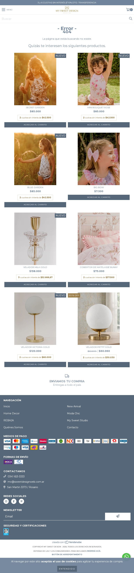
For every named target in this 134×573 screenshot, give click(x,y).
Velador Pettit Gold (99, 347)
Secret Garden (35, 107)
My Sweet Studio (77, 420)
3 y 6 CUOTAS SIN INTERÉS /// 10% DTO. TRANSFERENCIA (67, 2)
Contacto (72, 427)
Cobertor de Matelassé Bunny (99, 267)
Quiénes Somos (13, 427)
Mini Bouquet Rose (98, 107)
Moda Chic (73, 413)
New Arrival (74, 406)
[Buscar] (130, 18)
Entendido (67, 568)
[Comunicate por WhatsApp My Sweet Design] (126, 557)
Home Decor (11, 413)
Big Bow (99, 187)
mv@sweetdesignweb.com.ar (26, 481)
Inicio (6, 406)
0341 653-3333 (16, 476)
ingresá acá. (94, 551)
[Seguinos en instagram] (6, 501)
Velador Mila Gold (35, 267)
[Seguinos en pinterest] (21, 501)
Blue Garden (35, 187)
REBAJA (8, 420)
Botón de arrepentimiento (67, 554)
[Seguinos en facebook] (13, 501)
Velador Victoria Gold (35, 347)
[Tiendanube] (67, 543)
